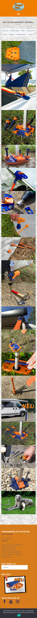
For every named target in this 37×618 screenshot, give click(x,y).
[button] (4, 541)
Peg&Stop (12, 34)
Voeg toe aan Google (8, 547)
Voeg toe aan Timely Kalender (11, 545)
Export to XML (6, 557)
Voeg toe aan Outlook (8, 549)
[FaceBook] (4, 602)
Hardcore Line (31, 30)
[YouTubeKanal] (10, 602)
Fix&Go (23, 30)
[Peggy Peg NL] (18, 6)
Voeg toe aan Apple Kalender (11, 552)
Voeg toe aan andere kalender (11, 554)
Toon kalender (6, 538)
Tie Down (30, 34)
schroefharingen (21, 34)
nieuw (5, 34)
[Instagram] (17, 602)
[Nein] (35, 613)
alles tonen (5, 30)
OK (19, 615)
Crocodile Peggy (14, 30)
